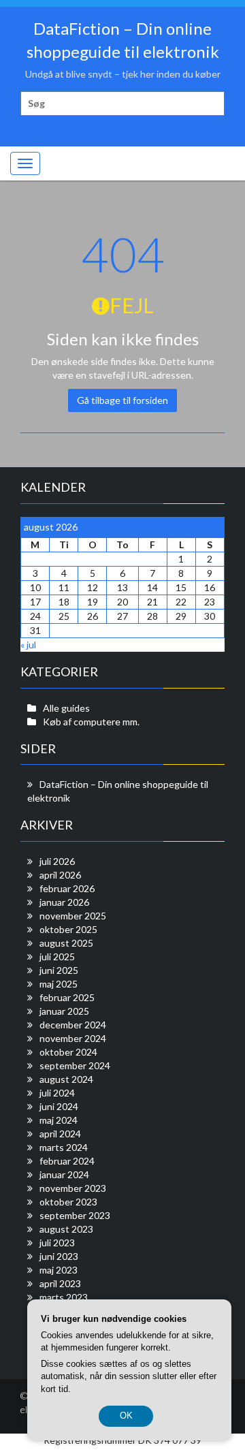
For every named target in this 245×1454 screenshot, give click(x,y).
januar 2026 (64, 902)
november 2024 (72, 1038)
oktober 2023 (68, 1201)
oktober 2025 (68, 929)
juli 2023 (57, 1242)
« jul (28, 644)
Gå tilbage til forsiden (122, 400)
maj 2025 (58, 984)
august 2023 (66, 1229)
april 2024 (60, 1133)
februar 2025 (67, 997)
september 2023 (74, 1215)
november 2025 (72, 915)
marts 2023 (63, 1297)
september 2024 (74, 1065)
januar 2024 (64, 1174)
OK (126, 1415)
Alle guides (66, 708)
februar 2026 (67, 888)
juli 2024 (57, 1093)
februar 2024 (67, 1161)
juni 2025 (58, 970)
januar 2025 (64, 1011)
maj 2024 (58, 1120)
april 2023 (60, 1283)
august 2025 (66, 943)
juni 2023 (58, 1256)
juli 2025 (57, 956)
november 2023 (72, 1188)
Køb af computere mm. (91, 721)
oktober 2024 (68, 1052)
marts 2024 (63, 1147)
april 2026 (60, 875)
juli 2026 (57, 861)
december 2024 (72, 1024)
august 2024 (66, 1079)
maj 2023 (58, 1270)
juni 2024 (58, 1106)
